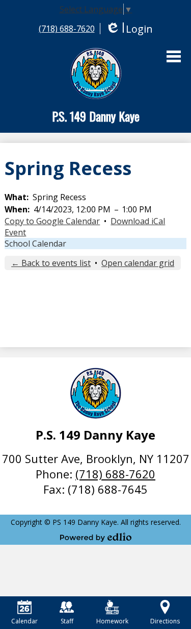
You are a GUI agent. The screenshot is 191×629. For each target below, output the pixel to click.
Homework (112, 621)
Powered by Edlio (95, 537)
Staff (67, 621)
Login (129, 28)
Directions (165, 621)
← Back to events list (51, 263)
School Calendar (35, 243)
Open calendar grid (137, 263)
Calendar (24, 621)
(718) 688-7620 (67, 28)
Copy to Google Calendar (52, 221)
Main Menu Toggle (174, 56)
